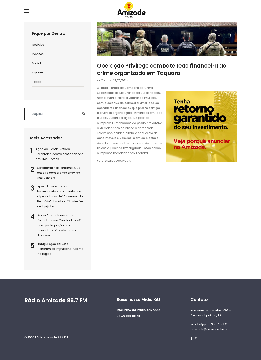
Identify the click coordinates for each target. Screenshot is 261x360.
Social (36, 63)
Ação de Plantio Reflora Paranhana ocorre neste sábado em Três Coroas (59, 154)
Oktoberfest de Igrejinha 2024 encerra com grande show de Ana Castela (58, 173)
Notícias (38, 44)
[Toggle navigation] (26, 11)
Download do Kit (128, 316)
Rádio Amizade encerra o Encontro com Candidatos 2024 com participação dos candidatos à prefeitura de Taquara (60, 225)
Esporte (37, 72)
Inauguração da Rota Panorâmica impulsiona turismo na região (60, 249)
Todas (36, 82)
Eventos (38, 54)
